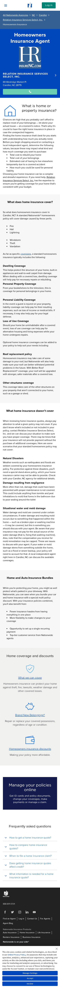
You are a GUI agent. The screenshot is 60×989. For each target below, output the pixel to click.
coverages (26, 254)
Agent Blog (8, 923)
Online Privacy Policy (17, 954)
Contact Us (32, 918)
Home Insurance (27, 932)
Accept (30, 978)
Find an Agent (9, 918)
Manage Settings (30, 973)
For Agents (45, 918)
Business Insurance (31, 937)
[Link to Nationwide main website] (30, 7)
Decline (30, 983)
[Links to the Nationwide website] (6, 896)
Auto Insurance (10, 932)
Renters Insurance (11, 937)
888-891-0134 (9, 904)
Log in (48, 5)
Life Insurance (44, 932)
